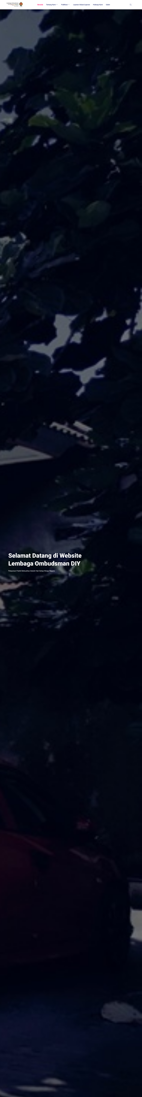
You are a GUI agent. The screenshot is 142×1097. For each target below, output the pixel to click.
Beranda (40, 5)
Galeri (108, 5)
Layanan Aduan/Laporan (81, 5)
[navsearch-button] (130, 4)
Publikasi (64, 5)
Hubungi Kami (98, 5)
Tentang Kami (51, 5)
